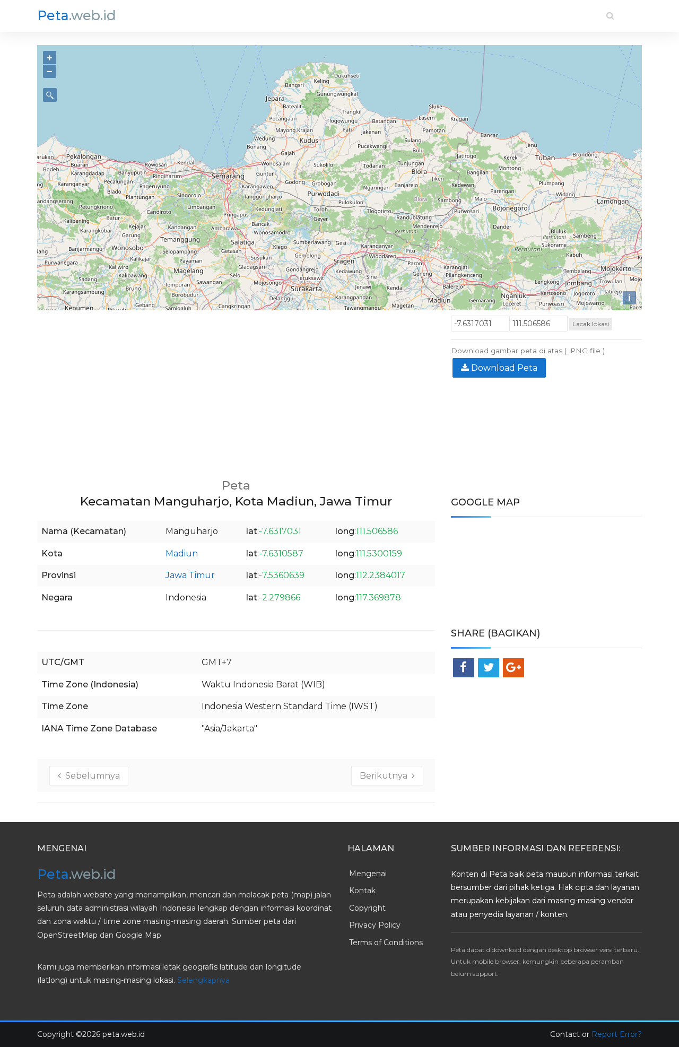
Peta (76, 15)
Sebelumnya (90, 776)
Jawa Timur (190, 575)
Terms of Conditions (386, 942)
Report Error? (616, 1034)
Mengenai (368, 873)
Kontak (362, 890)
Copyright (367, 908)
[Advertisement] (236, 390)
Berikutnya (386, 776)
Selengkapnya (203, 980)
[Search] (610, 16)
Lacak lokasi (590, 324)
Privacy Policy (375, 925)
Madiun (182, 553)
